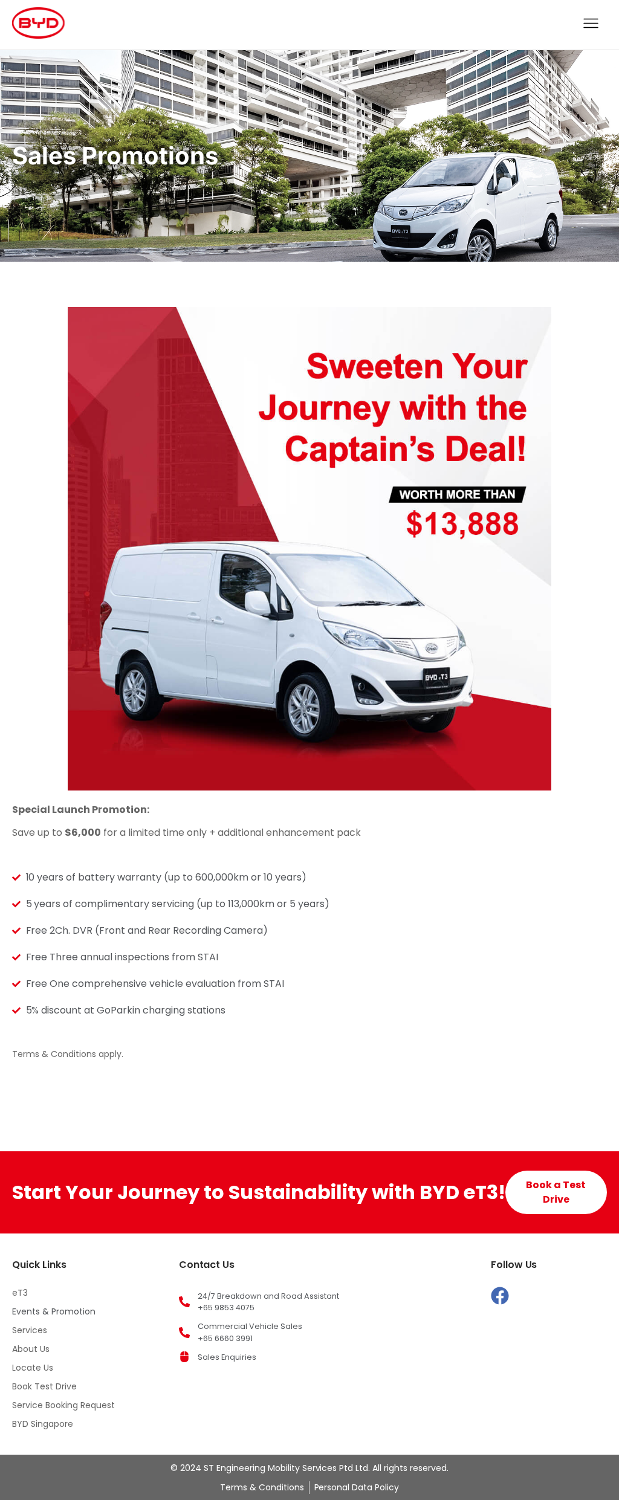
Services (29, 1330)
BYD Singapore (42, 1424)
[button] (591, 24)
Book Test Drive (44, 1386)
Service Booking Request (63, 1405)
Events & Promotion (54, 1311)
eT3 (20, 1293)
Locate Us (32, 1368)
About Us (31, 1349)
